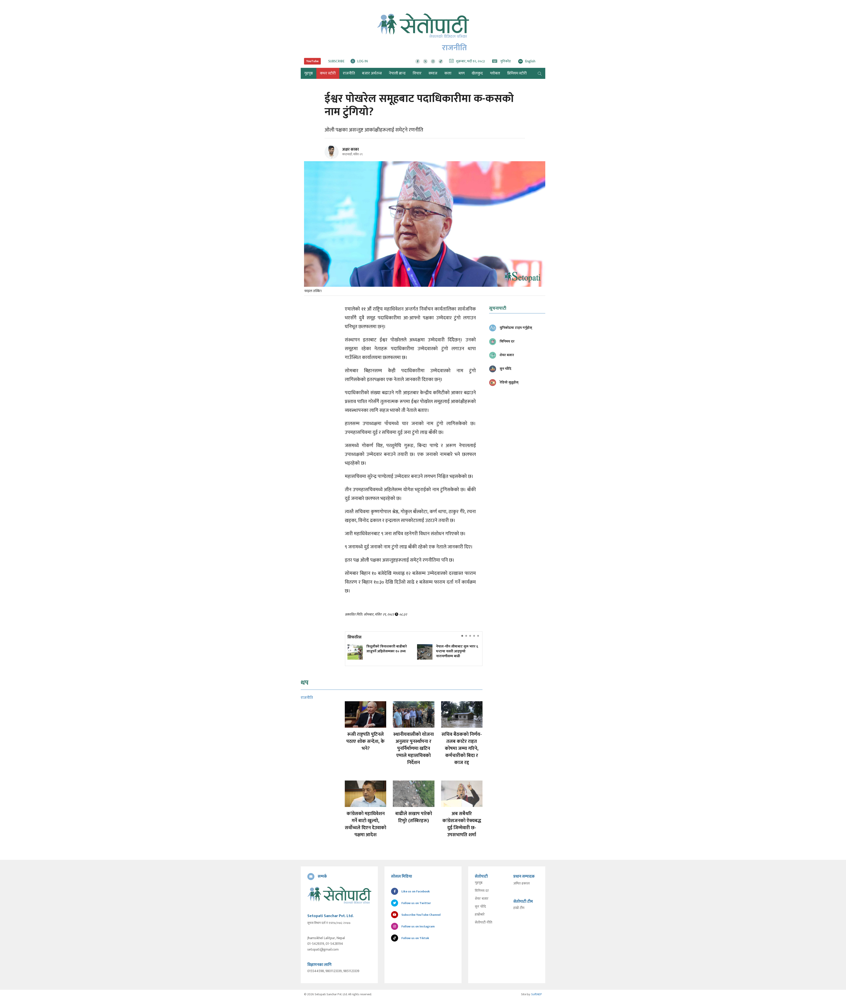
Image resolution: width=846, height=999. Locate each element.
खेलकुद (477, 73)
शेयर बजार (481, 899)
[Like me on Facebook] (333, 158)
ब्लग (461, 73)
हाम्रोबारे (480, 915)
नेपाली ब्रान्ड (397, 73)
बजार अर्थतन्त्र (372, 73)
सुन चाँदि (480, 907)
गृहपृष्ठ (478, 883)
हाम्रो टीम (518, 908)
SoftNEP (536, 994)
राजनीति (349, 73)
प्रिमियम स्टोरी (517, 73)
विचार (417, 73)
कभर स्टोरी (328, 73)
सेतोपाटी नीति (483, 922)
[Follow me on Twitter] (337, 154)
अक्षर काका (350, 149)
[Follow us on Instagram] (433, 61)
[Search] (539, 73)
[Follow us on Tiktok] (440, 61)
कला (447, 73)
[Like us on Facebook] (417, 61)
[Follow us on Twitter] (425, 61)
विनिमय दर (482, 891)
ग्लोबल (495, 73)
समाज (433, 73)
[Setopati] (339, 895)
